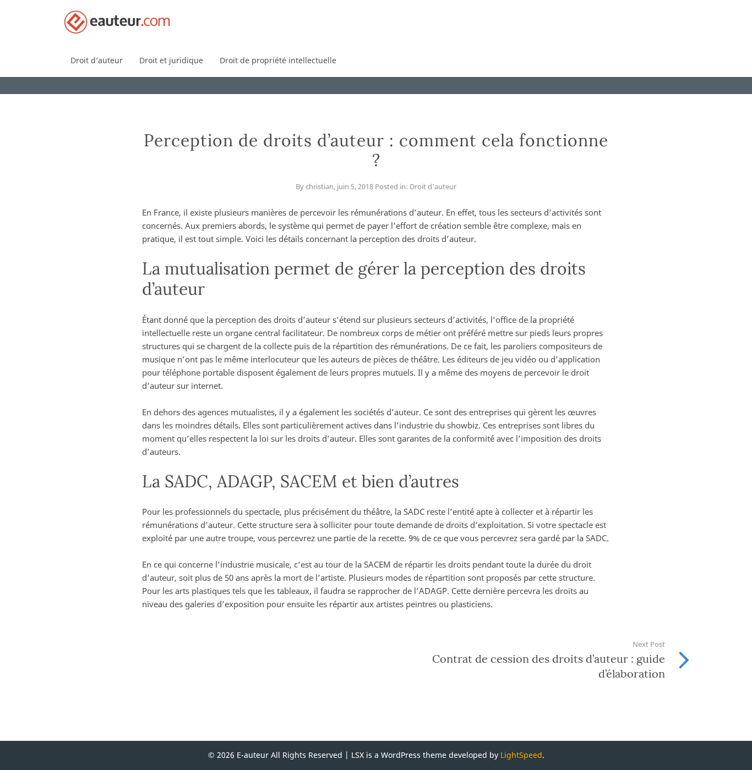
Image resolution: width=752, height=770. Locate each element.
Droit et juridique (171, 60)
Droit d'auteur (433, 186)
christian (320, 186)
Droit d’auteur (96, 60)
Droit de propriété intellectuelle (278, 60)
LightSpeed (521, 755)
